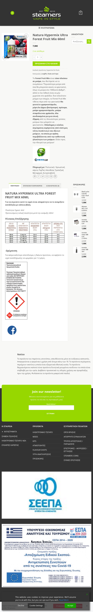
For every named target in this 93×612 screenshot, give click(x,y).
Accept (70, 605)
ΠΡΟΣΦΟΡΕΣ (38, 458)
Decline (21, 605)
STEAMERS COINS (71, 455)
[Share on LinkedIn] (55, 176)
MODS (35, 436)
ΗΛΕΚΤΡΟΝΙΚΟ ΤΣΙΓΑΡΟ (43, 432)
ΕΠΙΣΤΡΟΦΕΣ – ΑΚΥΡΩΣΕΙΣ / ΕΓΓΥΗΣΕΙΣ (75, 450)
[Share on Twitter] (43, 176)
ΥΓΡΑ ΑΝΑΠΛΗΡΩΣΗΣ (42, 454)
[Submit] (89, 41)
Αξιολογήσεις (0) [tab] (52, 186)
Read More (64, 600)
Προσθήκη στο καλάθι (46, 63)
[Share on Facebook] (39, 176)
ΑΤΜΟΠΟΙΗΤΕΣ (39, 445)
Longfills (44, 74)
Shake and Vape (53, 74)
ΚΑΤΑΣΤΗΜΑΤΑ (10, 431)
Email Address (51, 404)
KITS (34, 441)
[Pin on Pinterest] (51, 176)
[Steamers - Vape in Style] (46, 13)
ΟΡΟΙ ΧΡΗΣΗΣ (69, 432)
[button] (12, 13)
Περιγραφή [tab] (15, 186)
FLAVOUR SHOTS (40, 450)
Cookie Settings (36, 605)
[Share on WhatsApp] (35, 176)
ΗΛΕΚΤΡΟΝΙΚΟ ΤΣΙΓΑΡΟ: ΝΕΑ (14, 440)
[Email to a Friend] (47, 176)
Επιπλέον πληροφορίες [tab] (32, 186)
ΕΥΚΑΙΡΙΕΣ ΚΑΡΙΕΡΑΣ (10, 445)
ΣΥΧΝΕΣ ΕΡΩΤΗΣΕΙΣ (72, 460)
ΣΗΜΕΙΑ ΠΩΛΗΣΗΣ (9, 436)
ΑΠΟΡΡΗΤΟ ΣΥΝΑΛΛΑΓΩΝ (75, 436)
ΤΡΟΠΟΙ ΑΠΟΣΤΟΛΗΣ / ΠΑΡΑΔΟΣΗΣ (73, 442)
